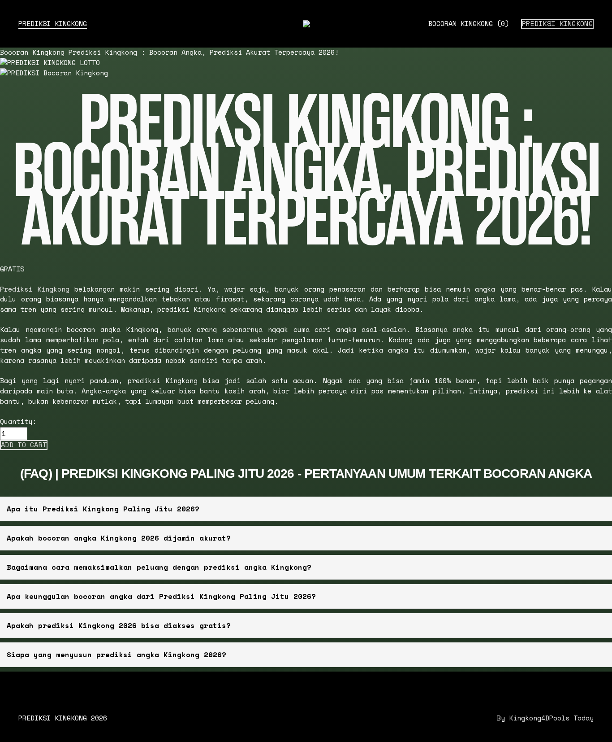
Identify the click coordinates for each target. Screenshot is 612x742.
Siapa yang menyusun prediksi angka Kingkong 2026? (116, 654)
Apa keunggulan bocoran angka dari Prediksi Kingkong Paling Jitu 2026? (161, 596)
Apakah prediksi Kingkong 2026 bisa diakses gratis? (119, 625)
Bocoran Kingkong (468, 23)
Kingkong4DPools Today (551, 718)
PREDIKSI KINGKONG (52, 23)
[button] (23, 445)
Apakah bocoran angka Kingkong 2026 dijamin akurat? (119, 537)
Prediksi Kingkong (557, 24)
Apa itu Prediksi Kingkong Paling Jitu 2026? (103, 508)
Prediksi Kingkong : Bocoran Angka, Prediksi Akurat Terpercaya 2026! (204, 52)
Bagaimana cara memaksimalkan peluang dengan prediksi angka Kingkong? (159, 567)
